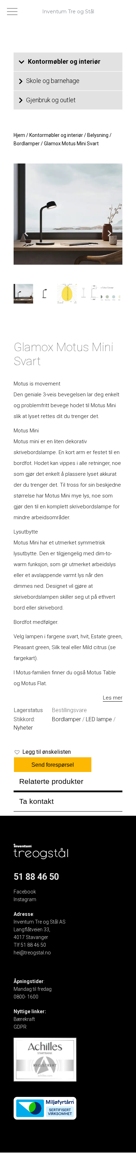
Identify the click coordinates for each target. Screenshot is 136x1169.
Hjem (19, 135)
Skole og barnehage (53, 80)
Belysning (97, 135)
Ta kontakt (36, 801)
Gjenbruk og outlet (51, 100)
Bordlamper (27, 143)
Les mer (112, 698)
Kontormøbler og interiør (64, 61)
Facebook (25, 892)
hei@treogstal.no (32, 952)
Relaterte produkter (51, 781)
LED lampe (99, 719)
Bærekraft (24, 1019)
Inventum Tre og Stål (68, 11)
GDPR (20, 1027)
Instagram (25, 899)
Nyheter (23, 727)
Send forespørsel (52, 765)
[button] (42, 752)
